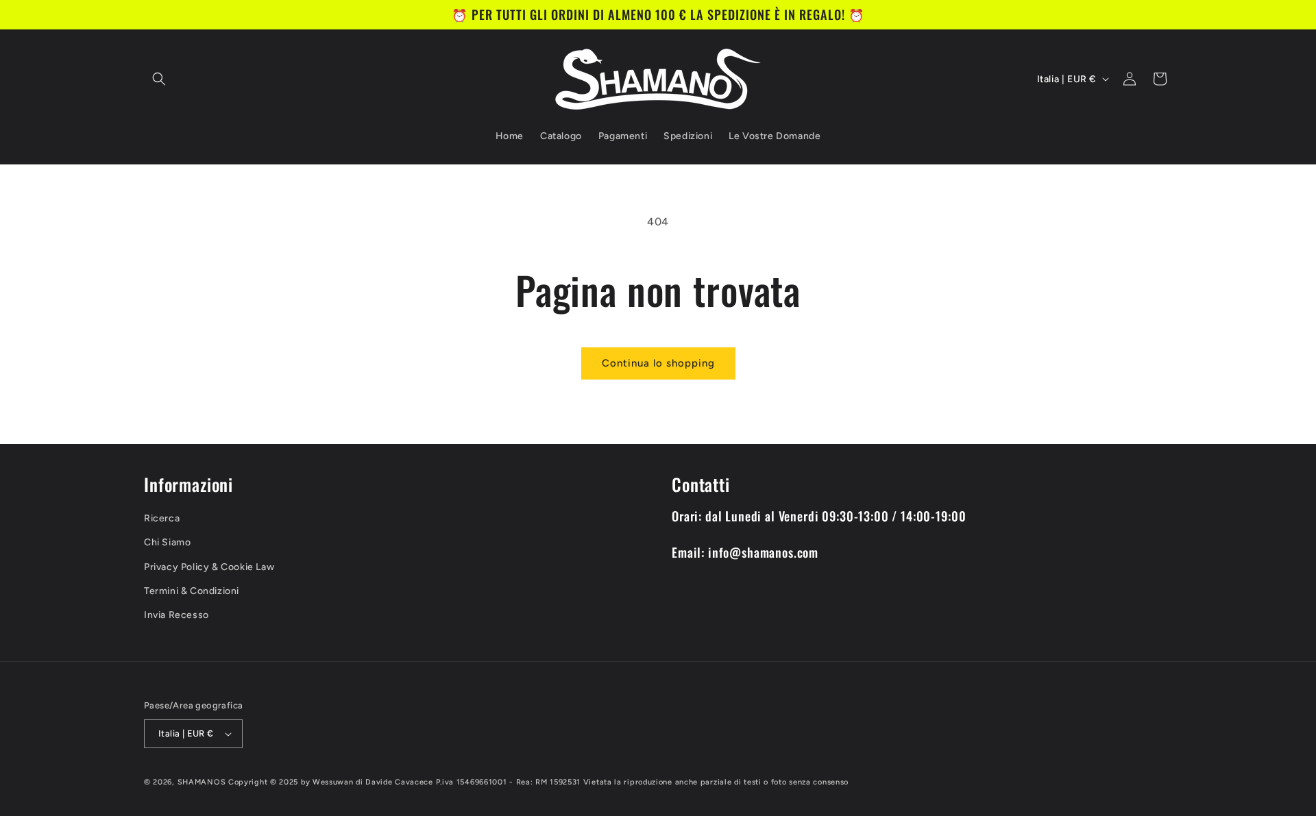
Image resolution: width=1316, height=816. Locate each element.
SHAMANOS (202, 782)
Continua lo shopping (658, 363)
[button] (159, 79)
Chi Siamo (167, 542)
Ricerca (162, 518)
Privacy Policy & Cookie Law (209, 567)
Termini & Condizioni (191, 591)
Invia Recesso (176, 615)
